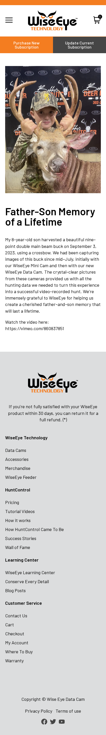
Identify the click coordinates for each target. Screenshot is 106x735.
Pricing (12, 502)
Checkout (14, 633)
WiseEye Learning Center (30, 572)
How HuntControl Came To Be (34, 529)
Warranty (14, 660)
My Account (16, 642)
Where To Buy (19, 651)
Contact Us (16, 615)
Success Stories (20, 538)
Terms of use (68, 710)
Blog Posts (15, 590)
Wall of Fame (17, 547)
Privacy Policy (38, 710)
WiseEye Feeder (21, 477)
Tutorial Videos (20, 511)
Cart (9, 624)
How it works (18, 520)
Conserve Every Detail (27, 581)
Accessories (17, 459)
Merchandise (17, 468)
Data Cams (15, 450)
